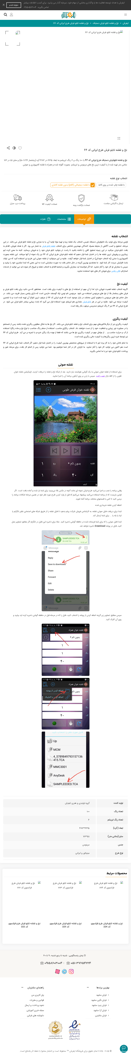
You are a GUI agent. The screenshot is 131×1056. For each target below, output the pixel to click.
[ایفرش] (68, 15)
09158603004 (53, 963)
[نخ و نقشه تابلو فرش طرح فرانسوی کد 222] (24, 899)
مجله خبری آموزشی (35, 1010)
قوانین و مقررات (37, 1000)
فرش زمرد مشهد (99, 1005)
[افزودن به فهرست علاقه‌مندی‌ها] (19, 148)
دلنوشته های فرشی (35, 1016)
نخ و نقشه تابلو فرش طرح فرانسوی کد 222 (24, 925)
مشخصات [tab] (61, 219)
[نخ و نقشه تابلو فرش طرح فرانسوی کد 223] (65, 899)
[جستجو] (5, 15)
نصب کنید (100, 376)
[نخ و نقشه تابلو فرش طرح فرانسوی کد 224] (107, 899)
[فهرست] (126, 15)
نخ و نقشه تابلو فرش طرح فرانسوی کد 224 (107, 925)
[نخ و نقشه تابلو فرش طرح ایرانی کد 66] (118, 138)
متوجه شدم (13, 5)
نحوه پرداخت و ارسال (34, 1005)
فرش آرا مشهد (100, 1010)
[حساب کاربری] (11, 15)
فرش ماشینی (101, 1016)
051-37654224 (81, 963)
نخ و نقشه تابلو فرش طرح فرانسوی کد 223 (66, 925)
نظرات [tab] (43, 219)
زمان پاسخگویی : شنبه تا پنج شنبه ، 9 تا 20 (63, 955)
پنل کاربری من (37, 995)
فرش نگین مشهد (99, 1000)
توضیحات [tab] (81, 219)
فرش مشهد (101, 995)
